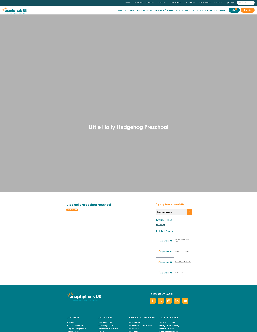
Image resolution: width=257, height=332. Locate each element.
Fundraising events (105, 326)
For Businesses (190, 3)
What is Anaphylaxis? (126, 10)
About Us (127, 3)
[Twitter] (161, 301)
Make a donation (105, 323)
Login (233, 3)
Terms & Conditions (167, 323)
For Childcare (176, 3)
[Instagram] (169, 301)
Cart (234, 10)
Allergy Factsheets (182, 10)
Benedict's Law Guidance (215, 10)
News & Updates (204, 3)
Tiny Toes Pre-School (182, 251)
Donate (247, 10)
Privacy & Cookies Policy (169, 326)
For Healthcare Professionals (144, 3)
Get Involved (197, 10)
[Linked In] (177, 301)
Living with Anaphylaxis (76, 329)
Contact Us (218, 3)
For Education (162, 3)
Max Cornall (179, 272)
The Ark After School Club (182, 241)
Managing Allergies (145, 10)
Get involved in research (108, 329)
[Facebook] (153, 301)
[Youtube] (185, 301)
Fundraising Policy (166, 329)
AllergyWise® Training (164, 10)
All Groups (160, 224)
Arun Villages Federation (183, 262)
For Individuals (134, 323)
